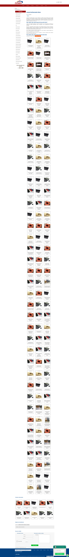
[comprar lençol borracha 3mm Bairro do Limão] (39, 431)
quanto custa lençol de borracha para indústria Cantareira (39, 458)
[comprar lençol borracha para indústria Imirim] (30, 373)
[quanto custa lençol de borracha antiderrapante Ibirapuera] (30, 87)
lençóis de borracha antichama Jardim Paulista (47, 140)
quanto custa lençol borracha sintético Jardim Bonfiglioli (47, 343)
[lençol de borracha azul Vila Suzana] (30, 407)
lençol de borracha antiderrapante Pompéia (47, 115)
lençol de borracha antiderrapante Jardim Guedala (47, 185)
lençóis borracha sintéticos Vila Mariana (39, 241)
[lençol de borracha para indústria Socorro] (30, 338)
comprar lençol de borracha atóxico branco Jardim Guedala (39, 128)
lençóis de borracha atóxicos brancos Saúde (38, 253)
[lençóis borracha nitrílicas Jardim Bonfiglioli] (47, 99)
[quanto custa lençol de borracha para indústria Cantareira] (39, 453)
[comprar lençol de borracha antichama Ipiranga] (47, 214)
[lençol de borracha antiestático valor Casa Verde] (39, 270)
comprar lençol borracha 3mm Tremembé (47, 332)
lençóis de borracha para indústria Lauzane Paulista (38, 481)
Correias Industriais (18, 23)
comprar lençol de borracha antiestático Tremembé (39, 219)
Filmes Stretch (17, 30)
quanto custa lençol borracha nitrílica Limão (38, 320)
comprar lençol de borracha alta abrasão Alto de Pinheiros (47, 424)
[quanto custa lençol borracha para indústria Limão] (39, 87)
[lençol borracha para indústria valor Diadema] (47, 122)
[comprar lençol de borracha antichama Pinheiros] (30, 487)
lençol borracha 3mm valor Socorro (47, 69)
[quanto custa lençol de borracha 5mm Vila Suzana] (30, 282)
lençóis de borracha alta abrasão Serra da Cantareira (47, 58)
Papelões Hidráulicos (18, 47)
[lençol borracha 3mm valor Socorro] (47, 64)
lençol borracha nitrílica (19, 507)
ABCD (22, 524)
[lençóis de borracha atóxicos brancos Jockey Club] (47, 476)
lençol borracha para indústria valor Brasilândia (38, 264)
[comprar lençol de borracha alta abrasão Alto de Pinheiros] (47, 419)
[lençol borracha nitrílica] (19, 503)
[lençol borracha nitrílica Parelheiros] (47, 304)
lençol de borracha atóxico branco (26, 518)
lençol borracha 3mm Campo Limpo (39, 331)
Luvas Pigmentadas (18, 42)
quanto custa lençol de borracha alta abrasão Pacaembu (39, 412)
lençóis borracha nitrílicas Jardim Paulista (39, 196)
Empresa (28, 5)
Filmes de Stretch (18, 28)
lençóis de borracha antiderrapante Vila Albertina (47, 492)
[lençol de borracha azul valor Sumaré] (39, 361)
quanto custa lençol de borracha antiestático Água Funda (30, 458)
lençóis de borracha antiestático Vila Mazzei (47, 242)
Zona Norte (24, 524)
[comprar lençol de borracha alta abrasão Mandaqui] (39, 487)
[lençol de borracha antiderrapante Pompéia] (47, 110)
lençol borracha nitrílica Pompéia (47, 264)
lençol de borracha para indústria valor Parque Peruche (30, 275)
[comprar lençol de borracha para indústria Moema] (30, 464)
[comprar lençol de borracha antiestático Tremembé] (39, 214)
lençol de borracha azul (34, 518)
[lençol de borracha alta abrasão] (27, 503)
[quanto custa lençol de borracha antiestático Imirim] (47, 396)
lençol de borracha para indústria (19, 518)
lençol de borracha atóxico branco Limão (47, 150)
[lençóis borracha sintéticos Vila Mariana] (39, 237)
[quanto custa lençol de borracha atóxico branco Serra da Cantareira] (30, 361)
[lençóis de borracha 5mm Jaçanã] (30, 168)
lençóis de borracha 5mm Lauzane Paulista (30, 185)
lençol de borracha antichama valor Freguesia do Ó (30, 332)
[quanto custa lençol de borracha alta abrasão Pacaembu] (39, 407)
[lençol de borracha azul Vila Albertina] (30, 203)
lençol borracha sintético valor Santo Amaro (47, 253)
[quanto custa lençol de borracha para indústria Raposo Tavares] (30, 191)
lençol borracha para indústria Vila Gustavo (39, 173)
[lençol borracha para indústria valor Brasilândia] (39, 259)
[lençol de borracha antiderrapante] (34, 503)
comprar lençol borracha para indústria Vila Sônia (38, 424)
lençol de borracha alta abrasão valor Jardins (30, 309)
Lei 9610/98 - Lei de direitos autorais (22, 547)
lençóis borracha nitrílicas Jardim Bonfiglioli (47, 104)
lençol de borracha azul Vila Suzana (30, 412)
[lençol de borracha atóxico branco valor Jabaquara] (47, 270)
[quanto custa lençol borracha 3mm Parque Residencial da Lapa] (30, 431)
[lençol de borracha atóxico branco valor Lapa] (30, 64)
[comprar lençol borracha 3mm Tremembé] (47, 327)
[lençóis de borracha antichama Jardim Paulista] (47, 134)
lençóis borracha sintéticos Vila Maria (47, 46)
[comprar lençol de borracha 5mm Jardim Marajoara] (39, 373)
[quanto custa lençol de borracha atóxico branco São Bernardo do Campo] (47, 315)
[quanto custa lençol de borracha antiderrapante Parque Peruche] (39, 349)
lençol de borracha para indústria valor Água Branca (38, 469)
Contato (42, 5)
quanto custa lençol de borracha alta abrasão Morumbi (47, 447)
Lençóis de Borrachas (18, 37)
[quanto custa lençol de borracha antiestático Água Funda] (30, 453)
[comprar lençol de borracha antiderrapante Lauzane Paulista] (39, 41)
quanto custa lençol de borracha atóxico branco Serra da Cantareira (30, 367)
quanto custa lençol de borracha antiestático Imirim (47, 401)
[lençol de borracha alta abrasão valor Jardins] (30, 304)
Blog (46, 5)
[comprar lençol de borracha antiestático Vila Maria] (47, 157)
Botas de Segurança (18, 16)
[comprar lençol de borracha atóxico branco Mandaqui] (47, 87)
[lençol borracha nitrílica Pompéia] (47, 259)
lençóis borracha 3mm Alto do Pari (30, 104)
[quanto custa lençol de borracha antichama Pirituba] (30, 259)
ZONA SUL (20, 524)
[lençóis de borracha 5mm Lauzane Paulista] (30, 179)
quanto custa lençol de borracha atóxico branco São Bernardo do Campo (47, 320)
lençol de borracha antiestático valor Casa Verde (39, 275)
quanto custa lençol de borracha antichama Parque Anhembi (30, 253)
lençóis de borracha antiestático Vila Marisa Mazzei (47, 173)
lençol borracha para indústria (50, 518)
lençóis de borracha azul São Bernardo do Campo (39, 185)
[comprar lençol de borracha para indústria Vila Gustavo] (30, 237)
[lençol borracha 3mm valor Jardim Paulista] (47, 203)
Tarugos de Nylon (18, 59)
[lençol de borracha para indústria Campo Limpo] (47, 349)
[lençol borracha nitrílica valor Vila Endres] (47, 76)
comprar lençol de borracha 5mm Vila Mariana (38, 162)
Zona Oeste (28, 524)
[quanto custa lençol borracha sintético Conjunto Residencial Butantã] (47, 361)
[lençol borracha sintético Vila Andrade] (30, 76)
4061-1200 (60, 2)
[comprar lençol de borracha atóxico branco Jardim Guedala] (39, 122)
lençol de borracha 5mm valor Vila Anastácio (39, 104)
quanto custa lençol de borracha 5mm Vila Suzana (30, 287)
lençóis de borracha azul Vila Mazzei (30, 46)
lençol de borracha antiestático (42, 518)
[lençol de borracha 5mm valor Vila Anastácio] (39, 99)
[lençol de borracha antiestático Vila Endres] (39, 76)
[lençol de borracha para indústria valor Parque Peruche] (30, 270)
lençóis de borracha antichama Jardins (38, 58)
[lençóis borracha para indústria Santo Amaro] (39, 385)
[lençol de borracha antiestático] (42, 513)
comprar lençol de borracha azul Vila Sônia (30, 298)
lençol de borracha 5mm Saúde (30, 150)
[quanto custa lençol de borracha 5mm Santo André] (30, 134)
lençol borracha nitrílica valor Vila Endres (47, 81)
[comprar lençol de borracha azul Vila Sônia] (30, 293)
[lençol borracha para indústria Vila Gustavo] (39, 168)
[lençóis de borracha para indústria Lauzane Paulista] (39, 476)
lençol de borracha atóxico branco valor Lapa (30, 69)
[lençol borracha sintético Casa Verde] (39, 304)
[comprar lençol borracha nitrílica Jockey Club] (39, 396)
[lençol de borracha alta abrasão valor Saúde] (30, 53)
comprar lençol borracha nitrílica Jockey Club (39, 401)
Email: (24, 536)
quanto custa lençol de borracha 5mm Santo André (30, 140)
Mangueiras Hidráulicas (18, 44)
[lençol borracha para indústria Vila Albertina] (39, 442)
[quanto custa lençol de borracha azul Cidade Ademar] (47, 191)
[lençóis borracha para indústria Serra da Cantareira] (47, 293)
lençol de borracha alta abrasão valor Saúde (30, 58)
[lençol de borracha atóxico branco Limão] (47, 146)
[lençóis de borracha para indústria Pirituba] (39, 134)
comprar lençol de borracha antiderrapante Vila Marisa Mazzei (47, 413)
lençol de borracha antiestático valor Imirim (47, 436)
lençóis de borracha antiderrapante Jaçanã (30, 127)
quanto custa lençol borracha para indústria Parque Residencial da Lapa (30, 116)
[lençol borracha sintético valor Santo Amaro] (47, 248)
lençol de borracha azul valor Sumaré (39, 366)
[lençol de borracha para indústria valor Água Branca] (39, 464)
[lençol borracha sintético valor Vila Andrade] (30, 315)
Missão (32, 5)
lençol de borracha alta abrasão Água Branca (47, 469)
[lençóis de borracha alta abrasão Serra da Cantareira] (47, 53)
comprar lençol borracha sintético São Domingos (39, 151)
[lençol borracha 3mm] (42, 503)
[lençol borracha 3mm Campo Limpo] (39, 327)
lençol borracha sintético (50, 507)
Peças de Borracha (18, 49)
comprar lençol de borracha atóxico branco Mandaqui (47, 92)
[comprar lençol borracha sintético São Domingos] (39, 146)
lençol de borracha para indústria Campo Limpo (47, 354)
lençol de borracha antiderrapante (34, 507)
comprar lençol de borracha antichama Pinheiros (30, 492)
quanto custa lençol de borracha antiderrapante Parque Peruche (39, 355)
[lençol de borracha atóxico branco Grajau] (39, 282)
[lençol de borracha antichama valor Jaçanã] (47, 225)
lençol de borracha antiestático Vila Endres (39, 81)
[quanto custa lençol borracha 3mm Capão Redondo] (39, 338)
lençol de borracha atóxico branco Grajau (39, 286)
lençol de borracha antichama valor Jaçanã (47, 230)
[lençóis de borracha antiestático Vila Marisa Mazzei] (47, 168)
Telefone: (24, 538)
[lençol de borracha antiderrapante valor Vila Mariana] (30, 419)
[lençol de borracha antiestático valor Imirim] (47, 431)
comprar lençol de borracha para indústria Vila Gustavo (30, 242)
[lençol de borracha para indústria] (19, 513)
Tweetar (28, 15)
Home (23, 5)
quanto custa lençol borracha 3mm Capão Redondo (39, 343)
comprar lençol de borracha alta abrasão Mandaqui (39, 492)
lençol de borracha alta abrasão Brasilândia (47, 286)
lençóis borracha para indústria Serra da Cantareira (47, 298)
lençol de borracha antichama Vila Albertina (47, 379)
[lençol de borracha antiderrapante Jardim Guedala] (47, 179)
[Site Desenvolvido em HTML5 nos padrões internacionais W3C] (48, 556)
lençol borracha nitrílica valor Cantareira (30, 230)
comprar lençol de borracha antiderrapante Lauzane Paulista (39, 46)
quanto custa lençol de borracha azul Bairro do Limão (30, 447)
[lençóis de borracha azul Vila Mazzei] (30, 41)
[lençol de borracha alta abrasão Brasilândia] (47, 282)
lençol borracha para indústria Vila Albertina (39, 446)
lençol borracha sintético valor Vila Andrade (30, 320)
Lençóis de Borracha (18, 35)
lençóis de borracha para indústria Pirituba (39, 139)
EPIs (16, 25)
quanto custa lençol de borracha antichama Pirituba (30, 264)
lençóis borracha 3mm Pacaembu (30, 219)
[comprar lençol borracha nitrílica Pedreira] (30, 476)
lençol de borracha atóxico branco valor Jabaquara (47, 275)
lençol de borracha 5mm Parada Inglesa (47, 389)
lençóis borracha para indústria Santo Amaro (39, 389)
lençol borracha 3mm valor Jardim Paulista (47, 207)
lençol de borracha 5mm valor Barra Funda (39, 230)
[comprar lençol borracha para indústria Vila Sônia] (39, 419)
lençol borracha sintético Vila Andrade (30, 80)
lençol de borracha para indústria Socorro (30, 343)
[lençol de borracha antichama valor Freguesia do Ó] (30, 327)
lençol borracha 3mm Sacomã (30, 401)
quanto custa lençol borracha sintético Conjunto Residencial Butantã (47, 367)
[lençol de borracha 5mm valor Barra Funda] (39, 225)
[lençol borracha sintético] (50, 503)
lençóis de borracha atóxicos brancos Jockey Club (47, 481)
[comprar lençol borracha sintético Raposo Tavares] (39, 110)
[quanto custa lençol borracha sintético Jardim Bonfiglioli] (47, 338)
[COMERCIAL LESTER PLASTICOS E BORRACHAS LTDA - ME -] (19, 2)
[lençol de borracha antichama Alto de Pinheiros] (47, 453)
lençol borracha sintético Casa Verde (38, 309)
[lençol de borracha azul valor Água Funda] (39, 293)
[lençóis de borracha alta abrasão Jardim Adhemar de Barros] (39, 64)
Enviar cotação (35, 545)
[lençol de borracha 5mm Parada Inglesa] (47, 385)
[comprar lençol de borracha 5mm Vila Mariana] (39, 157)
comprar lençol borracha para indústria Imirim (31, 379)
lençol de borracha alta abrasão (27, 507)
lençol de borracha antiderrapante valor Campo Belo (30, 390)
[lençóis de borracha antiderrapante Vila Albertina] (47, 487)
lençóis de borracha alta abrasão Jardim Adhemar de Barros (38, 69)
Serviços (37, 5)
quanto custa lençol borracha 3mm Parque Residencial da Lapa (30, 436)
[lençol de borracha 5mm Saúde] (30, 146)
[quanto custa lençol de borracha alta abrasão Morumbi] (47, 442)
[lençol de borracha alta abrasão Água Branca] (47, 464)
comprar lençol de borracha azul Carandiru (30, 354)
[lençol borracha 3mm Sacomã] (30, 396)
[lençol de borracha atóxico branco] (27, 513)
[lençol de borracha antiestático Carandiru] (30, 157)
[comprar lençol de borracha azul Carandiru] (30, 349)
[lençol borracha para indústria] (50, 513)
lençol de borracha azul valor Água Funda (39, 298)
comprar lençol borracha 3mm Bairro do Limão (39, 436)
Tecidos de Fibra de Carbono (19, 61)
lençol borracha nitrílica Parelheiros (47, 309)
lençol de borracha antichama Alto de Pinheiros (47, 458)
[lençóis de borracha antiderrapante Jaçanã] (30, 122)
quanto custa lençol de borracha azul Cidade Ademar (47, 196)
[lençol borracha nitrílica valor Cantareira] (30, 225)
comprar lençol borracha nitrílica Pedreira (30, 481)
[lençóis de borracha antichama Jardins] (39, 53)
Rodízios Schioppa (18, 56)
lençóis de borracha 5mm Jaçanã (30, 173)
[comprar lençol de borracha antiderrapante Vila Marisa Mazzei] (47, 407)
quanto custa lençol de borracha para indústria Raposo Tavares (30, 196)
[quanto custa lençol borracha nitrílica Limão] (39, 315)
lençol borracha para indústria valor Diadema (47, 127)
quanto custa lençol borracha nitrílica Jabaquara (38, 208)
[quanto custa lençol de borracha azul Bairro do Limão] (30, 442)
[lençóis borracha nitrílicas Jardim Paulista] (39, 191)
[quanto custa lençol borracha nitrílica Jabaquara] (39, 203)
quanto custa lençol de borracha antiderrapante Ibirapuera (30, 92)
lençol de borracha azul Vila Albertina (30, 207)
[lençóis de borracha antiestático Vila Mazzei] (47, 237)
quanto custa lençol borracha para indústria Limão (38, 92)
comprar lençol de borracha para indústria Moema (30, 469)
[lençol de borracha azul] (34, 513)
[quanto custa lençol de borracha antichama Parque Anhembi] (30, 248)
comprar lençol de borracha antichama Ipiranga (47, 219)
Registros (17, 54)
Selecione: (17, 524)
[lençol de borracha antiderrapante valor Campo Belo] (30, 385)
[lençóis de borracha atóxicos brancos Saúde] (39, 248)
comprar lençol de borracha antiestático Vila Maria (47, 162)
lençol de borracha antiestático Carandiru (30, 162)
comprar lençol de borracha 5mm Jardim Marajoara (39, 379)
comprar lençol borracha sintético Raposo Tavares (39, 115)
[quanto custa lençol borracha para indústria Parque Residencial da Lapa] (30, 110)
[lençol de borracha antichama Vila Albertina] (47, 373)
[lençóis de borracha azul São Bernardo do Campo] (39, 179)
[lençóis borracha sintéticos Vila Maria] (47, 41)
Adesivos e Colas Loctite (18, 13)
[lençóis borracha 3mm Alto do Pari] (30, 99)
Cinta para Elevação (18, 18)
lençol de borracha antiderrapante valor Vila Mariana (30, 424)
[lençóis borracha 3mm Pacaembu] (30, 214)
